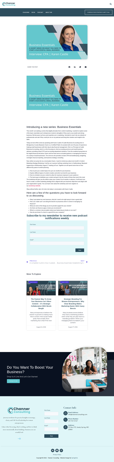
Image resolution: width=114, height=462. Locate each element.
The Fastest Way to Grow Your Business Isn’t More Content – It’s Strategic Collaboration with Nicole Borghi (41, 303)
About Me (49, 12)
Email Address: (73, 412)
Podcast (40, 12)
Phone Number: (73, 419)
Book (33, 12)
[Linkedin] (52, 450)
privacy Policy (57, 454)
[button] (110, 4)
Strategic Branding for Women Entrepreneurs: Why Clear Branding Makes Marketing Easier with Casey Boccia (72, 303)
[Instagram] (61, 450)
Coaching (26, 12)
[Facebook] (57, 450)
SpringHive (74, 458)
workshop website (34, 185)
